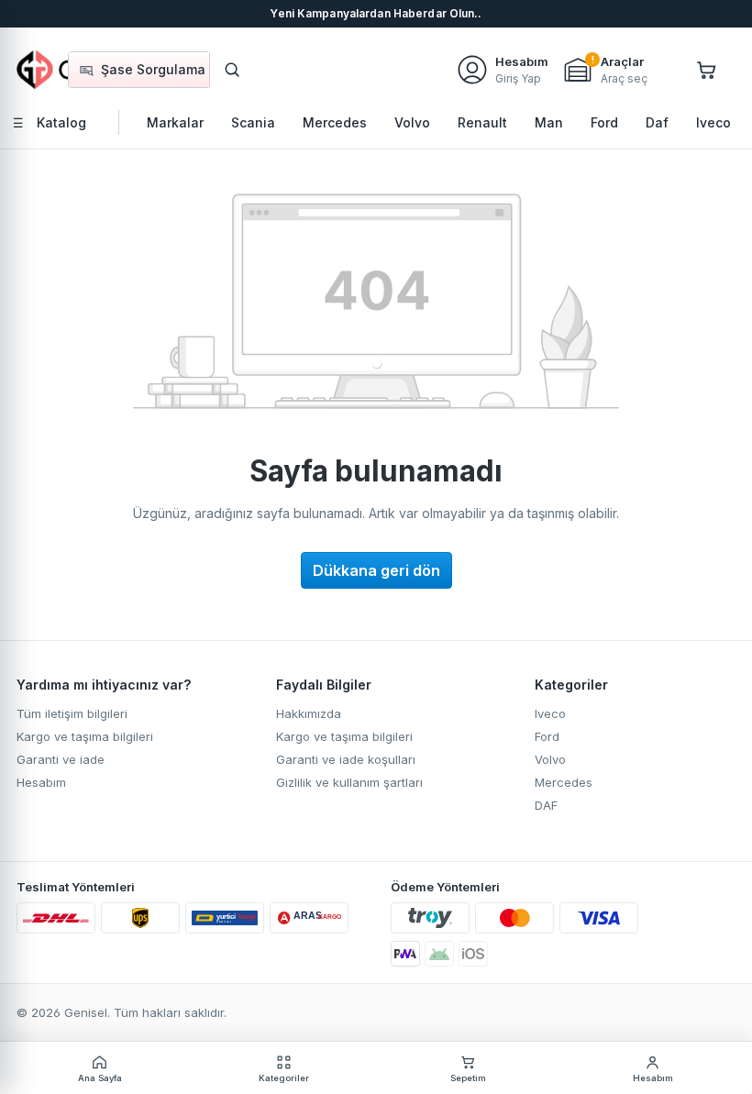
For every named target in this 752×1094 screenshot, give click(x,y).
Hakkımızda (308, 713)
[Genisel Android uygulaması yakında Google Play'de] (439, 954)
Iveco (550, 713)
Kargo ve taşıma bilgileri (85, 736)
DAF (546, 805)
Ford (547, 736)
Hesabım (41, 782)
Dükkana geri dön (376, 570)
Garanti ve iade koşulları (345, 759)
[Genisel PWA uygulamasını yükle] (405, 954)
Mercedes (563, 782)
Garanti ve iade (61, 759)
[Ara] (232, 69)
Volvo (550, 759)
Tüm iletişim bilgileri (72, 713)
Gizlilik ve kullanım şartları (349, 782)
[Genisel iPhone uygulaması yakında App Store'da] (473, 954)
